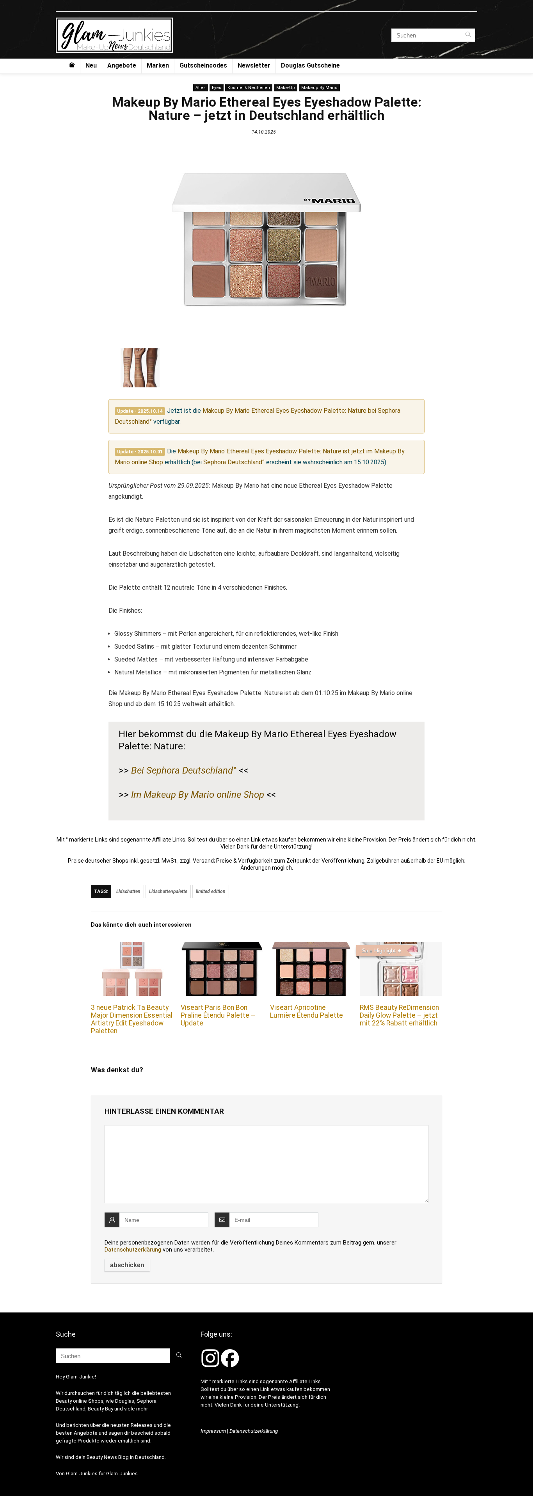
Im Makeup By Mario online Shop (197, 794)
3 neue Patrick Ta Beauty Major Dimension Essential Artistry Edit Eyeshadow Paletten (131, 1019)
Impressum (213, 1431)
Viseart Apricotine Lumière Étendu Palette (306, 1011)
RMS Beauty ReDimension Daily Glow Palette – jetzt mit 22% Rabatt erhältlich (399, 1015)
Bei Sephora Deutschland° (183, 770)
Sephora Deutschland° (234, 462)
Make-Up (285, 87)
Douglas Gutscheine (310, 65)
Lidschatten (128, 891)
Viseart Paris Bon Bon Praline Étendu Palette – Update (218, 1015)
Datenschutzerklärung (133, 1249)
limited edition (211, 891)
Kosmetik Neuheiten (248, 87)
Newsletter (254, 65)
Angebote (121, 65)
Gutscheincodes (203, 65)
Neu (91, 65)
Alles (200, 87)
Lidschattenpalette (168, 891)
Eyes (216, 87)
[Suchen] (468, 35)
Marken (158, 65)
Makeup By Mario (319, 87)
